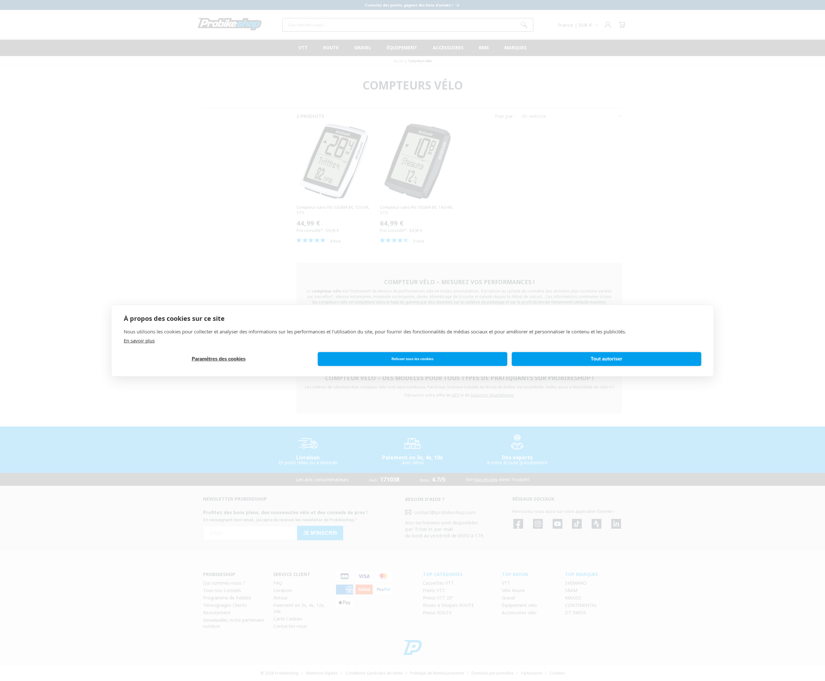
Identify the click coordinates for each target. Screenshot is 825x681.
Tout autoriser (606, 358)
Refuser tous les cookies (412, 359)
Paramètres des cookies (219, 358)
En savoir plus (139, 340)
